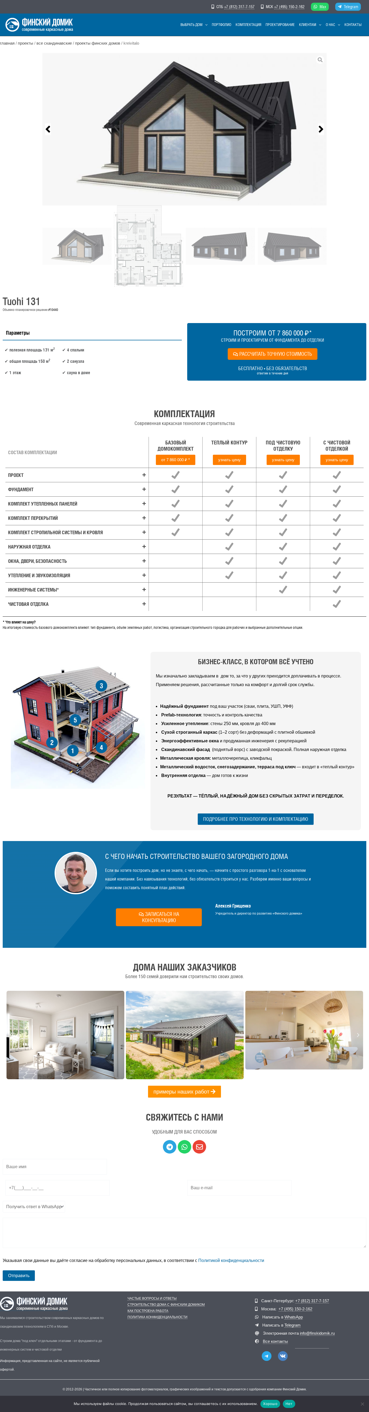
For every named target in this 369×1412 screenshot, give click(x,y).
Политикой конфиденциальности (231, 1260)
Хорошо (270, 1403)
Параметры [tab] (18, 333)
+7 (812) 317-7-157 (239, 6)
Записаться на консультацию (160, 917)
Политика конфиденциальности (157, 1317)
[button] (205, 25)
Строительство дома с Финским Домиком (166, 1305)
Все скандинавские (54, 43)
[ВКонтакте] (283, 1356)
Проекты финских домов (97, 43)
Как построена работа (148, 1311)
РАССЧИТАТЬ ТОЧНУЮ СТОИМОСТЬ (275, 354)
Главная (7, 43)
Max (323, 6)
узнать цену (229, 459)
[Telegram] (266, 1356)
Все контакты (275, 1341)
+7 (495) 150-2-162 (289, 6)
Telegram (351, 6)
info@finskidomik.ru (317, 1333)
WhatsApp (293, 1317)
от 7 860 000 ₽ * (175, 459)
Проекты (25, 43)
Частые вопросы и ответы (152, 1298)
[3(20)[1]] (184, 129)
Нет (289, 1403)
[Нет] (362, 1404)
